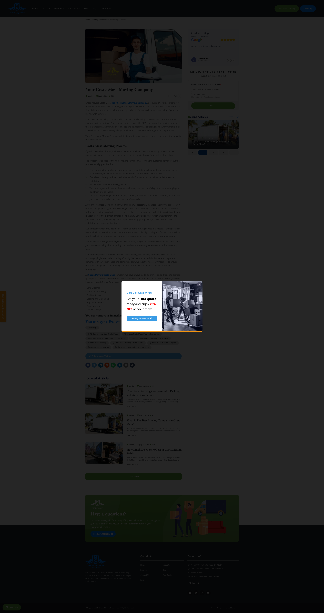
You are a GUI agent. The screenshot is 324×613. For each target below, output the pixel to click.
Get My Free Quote (140, 318)
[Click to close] (199, 284)
